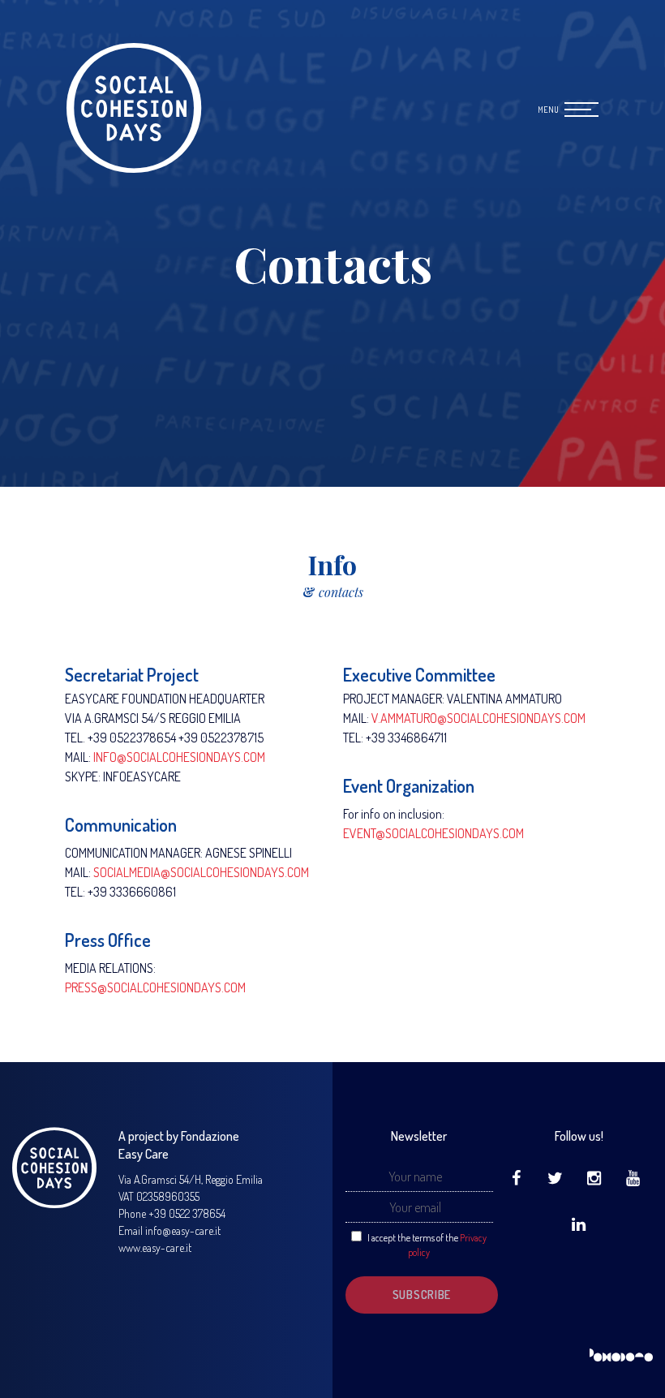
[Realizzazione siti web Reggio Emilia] (621, 1356)
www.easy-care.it (154, 1247)
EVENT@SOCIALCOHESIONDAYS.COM (433, 833)
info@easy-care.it (183, 1230)
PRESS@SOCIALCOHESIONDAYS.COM (155, 987)
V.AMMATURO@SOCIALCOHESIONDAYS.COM (478, 718)
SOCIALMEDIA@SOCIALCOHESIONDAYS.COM (201, 872)
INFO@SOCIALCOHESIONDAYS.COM (179, 757)
